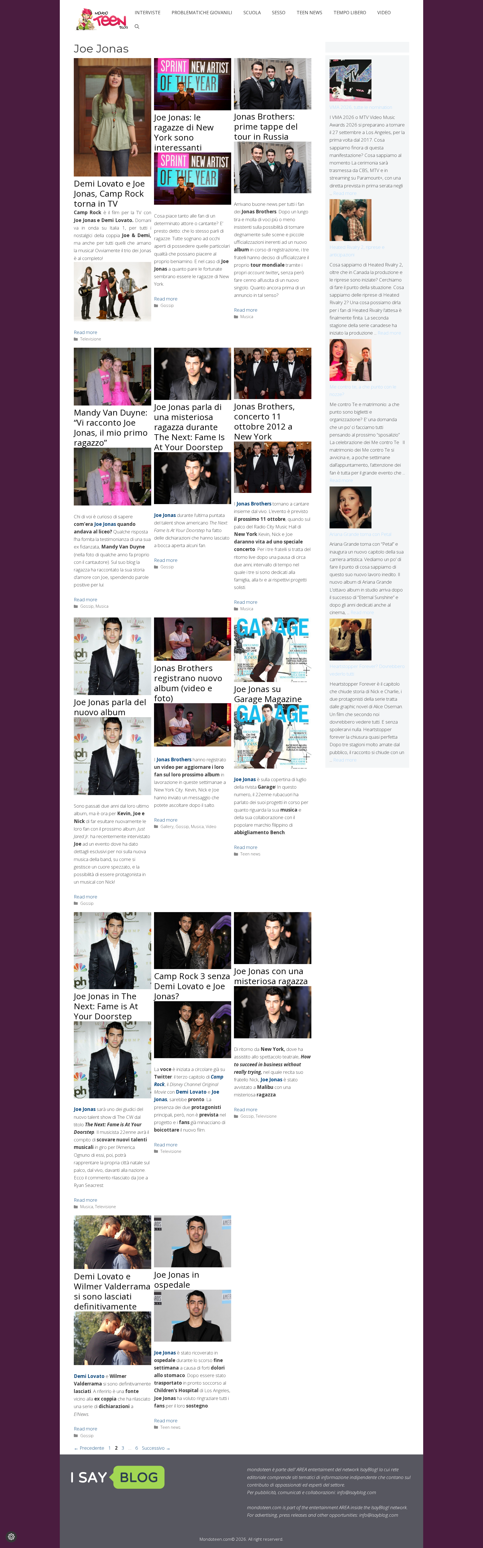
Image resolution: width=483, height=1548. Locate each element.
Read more (85, 332)
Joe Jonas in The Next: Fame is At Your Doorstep (106, 1006)
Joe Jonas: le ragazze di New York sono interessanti (184, 132)
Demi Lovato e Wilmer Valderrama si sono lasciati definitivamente (112, 1291)
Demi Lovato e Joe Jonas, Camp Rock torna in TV (109, 193)
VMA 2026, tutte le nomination (361, 107)
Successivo (156, 1448)
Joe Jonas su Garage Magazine (268, 694)
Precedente (89, 1448)
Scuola (252, 12)
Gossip (167, 305)
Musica (246, 316)
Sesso (278, 12)
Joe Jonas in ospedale (176, 1279)
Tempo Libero (349, 12)
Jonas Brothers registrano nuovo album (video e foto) (188, 683)
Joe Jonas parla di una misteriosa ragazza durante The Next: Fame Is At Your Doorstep (189, 427)
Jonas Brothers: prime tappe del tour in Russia (266, 126)
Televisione (90, 339)
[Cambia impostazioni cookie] (11, 1536)
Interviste (147, 12)
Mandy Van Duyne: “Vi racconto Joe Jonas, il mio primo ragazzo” (111, 427)
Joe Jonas (105, 524)
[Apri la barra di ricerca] (137, 27)
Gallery (167, 826)
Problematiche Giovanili (202, 12)
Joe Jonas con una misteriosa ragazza (271, 976)
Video (384, 12)
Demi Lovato (191, 1092)
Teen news (309, 12)
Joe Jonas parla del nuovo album (110, 707)
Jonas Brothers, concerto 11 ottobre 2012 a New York (264, 421)
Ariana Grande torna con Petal (360, 534)
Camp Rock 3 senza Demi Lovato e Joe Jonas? (192, 986)
